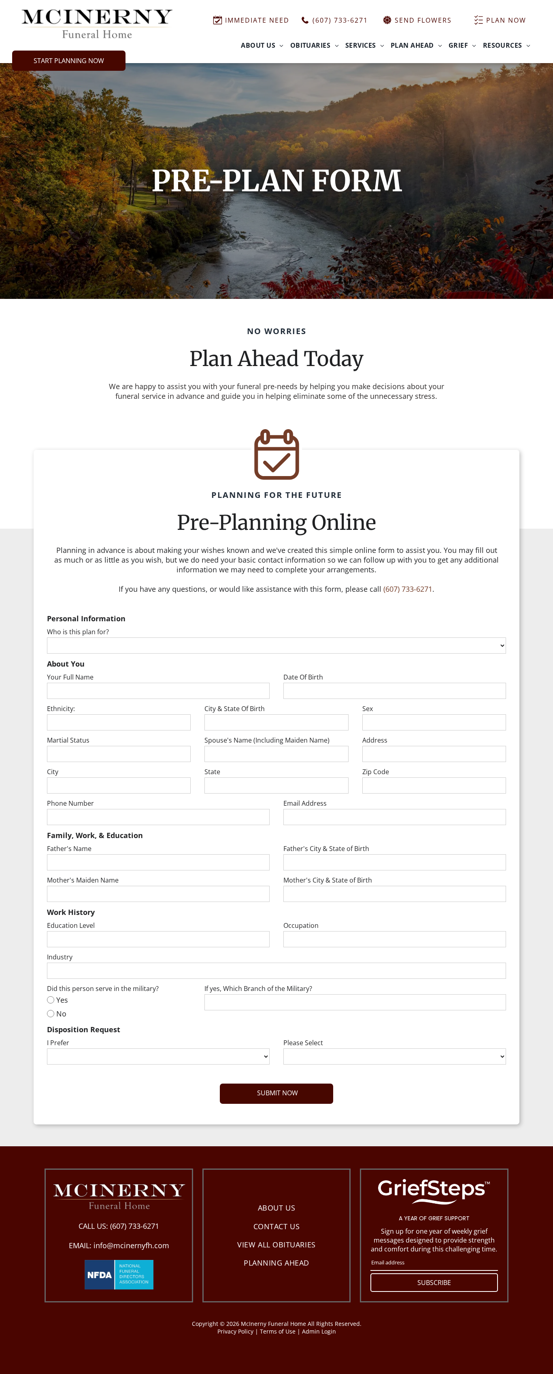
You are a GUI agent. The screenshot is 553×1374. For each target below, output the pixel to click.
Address (374, 740)
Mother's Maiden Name (83, 880)
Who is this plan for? (78, 631)
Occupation (301, 925)
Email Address (305, 803)
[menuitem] (262, 45)
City (52, 771)
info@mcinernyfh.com (131, 1245)
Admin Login (319, 1331)
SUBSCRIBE (434, 1282)
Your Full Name (70, 677)
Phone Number (70, 803)
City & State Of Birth (234, 708)
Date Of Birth (303, 677)
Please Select (303, 1042)
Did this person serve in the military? (103, 988)
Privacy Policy (235, 1331)
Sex (367, 708)
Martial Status (68, 740)
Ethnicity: (61, 708)
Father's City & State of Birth (326, 848)
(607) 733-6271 (407, 589)
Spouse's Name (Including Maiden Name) (267, 740)
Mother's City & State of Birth (327, 880)
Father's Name (69, 848)
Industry (59, 957)
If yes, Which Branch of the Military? (258, 988)
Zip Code (375, 771)
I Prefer (58, 1042)
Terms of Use (278, 1331)
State (212, 771)
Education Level (71, 925)
